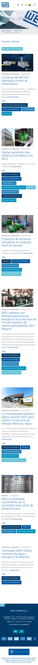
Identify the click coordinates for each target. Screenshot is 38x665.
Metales (31, 187)
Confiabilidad (28, 109)
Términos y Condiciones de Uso (14, 660)
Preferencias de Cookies (21, 652)
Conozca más (13, 97)
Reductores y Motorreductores (14, 105)
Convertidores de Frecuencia (14, 187)
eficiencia (6, 113)
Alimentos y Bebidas (10, 360)
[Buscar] (26, 4)
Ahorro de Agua (9, 200)
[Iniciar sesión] (18, 4)
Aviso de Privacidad (8, 658)
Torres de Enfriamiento (11, 109)
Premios (5, 496)
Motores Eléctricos (10, 192)
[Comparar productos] (22, 4)
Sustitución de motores (11, 196)
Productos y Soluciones (10, 74)
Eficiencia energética (11, 174)
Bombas (6, 261)
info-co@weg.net (24, 624)
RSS (27, 660)
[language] (30, 4)
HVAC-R (26, 527)
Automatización (9, 183)
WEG (4, 4)
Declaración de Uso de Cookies (26, 658)
